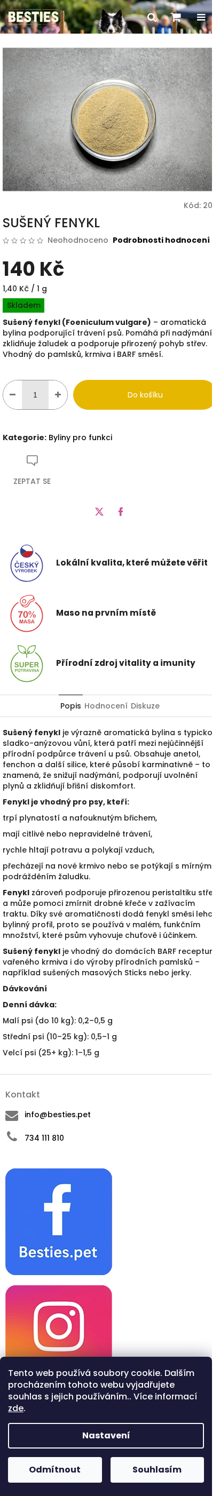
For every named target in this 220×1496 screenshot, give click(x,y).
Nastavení (106, 1435)
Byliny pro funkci (80, 437)
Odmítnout (55, 1469)
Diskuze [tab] (145, 706)
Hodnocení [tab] (106, 706)
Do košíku (145, 394)
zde (15, 1408)
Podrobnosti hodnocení (161, 240)
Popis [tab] (70, 706)
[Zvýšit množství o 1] (58, 394)
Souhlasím (157, 1469)
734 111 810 (44, 1138)
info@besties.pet (58, 1114)
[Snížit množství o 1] (12, 394)
